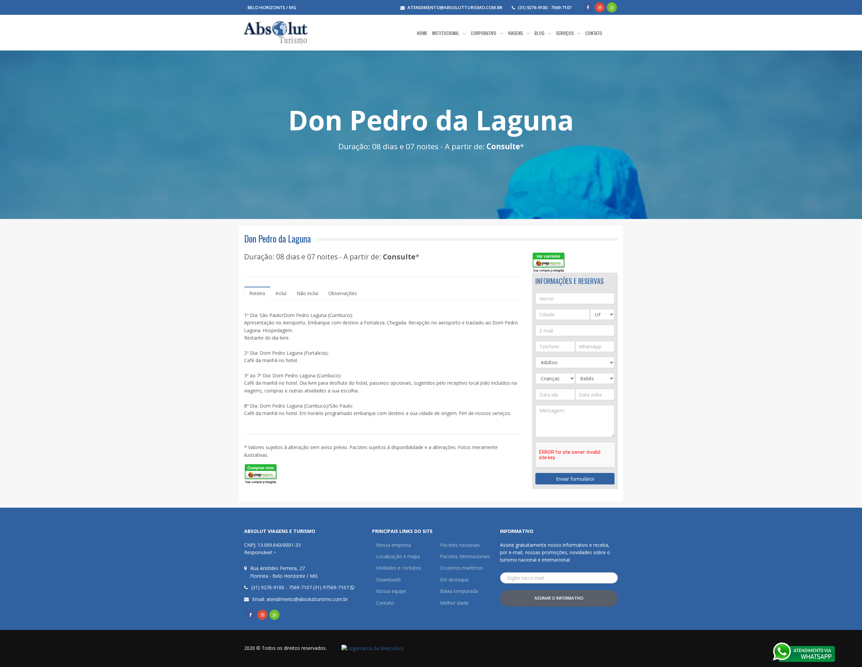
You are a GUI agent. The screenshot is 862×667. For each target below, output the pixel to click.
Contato (385, 603)
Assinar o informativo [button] (559, 598)
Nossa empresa (393, 545)
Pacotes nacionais (460, 545)
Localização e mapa (398, 556)
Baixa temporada (459, 591)
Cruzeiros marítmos (461, 568)
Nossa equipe (391, 591)
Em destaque (454, 579)
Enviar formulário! (575, 479)
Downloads (388, 579)
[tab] (257, 293)
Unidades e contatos (398, 568)
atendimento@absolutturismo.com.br (454, 7)
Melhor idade (454, 603)
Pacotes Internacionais (465, 556)
